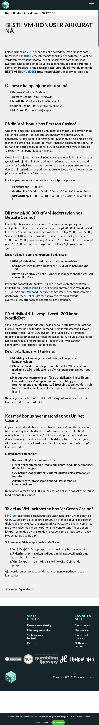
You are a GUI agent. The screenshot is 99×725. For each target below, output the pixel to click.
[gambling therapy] (46, 660)
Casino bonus (82, 625)
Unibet (77, 427)
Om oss (31, 643)
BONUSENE (27, 71)
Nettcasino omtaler (81, 644)
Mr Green (11, 515)
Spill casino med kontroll (36, 636)
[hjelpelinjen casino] (77, 660)
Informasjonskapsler (38, 630)
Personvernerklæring (39, 625)
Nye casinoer (82, 630)
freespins (32, 288)
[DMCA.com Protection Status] (13, 659)
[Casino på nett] (5, 5)
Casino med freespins (81, 636)
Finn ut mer (42, 722)
